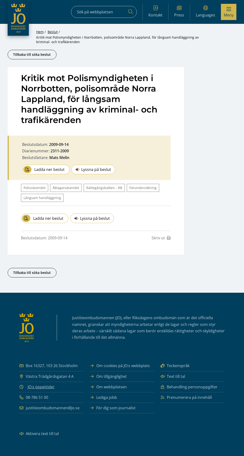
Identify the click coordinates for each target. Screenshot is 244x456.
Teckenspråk (178, 365)
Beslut (53, 32)
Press (179, 15)
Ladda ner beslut (49, 169)
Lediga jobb (106, 397)
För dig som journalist (116, 407)
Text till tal (176, 376)
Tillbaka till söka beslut (32, 54)
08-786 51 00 (37, 397)
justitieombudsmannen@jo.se (53, 407)
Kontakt (155, 15)
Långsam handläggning (42, 197)
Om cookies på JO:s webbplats (123, 365)
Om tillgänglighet (111, 376)
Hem (40, 32)
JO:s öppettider (41, 386)
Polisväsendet (35, 187)
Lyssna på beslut (96, 169)
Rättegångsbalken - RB (104, 187)
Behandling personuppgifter (192, 386)
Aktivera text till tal (42, 433)
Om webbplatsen (111, 386)
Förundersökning (143, 187)
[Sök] (130, 12)
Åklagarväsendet (66, 187)
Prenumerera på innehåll (189, 397)
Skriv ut (158, 238)
